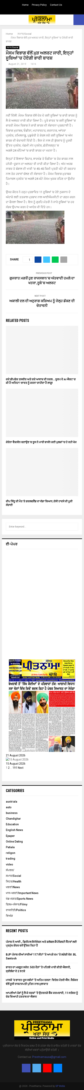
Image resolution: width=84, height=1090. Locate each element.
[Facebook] (26, 1068)
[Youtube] (47, 1068)
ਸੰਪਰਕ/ (10, 870)
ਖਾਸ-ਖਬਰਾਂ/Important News (22, 893)
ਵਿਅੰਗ (9, 915)
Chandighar (13, 818)
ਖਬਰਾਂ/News (13, 887)
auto (9, 807)
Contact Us (56, 5)
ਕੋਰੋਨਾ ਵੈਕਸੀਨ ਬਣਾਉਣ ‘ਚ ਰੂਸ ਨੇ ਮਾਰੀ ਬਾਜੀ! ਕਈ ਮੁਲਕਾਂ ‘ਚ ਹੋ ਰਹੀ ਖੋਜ (41, 442)
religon (10, 852)
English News (14, 830)
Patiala (10, 847)
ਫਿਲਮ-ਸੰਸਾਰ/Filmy (16, 904)
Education (12, 824)
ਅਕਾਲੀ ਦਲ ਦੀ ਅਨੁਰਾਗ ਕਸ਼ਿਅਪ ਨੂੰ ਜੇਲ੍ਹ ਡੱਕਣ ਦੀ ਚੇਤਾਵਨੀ (42, 303)
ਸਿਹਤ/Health (13, 881)
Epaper (10, 835)
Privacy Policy (39, 5)
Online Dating (14, 841)
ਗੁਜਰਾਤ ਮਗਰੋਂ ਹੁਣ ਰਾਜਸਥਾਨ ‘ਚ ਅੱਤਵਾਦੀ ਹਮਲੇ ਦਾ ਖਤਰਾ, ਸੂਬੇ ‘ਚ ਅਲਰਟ (42, 280)
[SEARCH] (74, 527)
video (9, 864)
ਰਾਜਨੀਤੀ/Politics (16, 910)
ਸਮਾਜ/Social (12, 47)
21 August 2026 (15, 755)
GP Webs (60, 1086)
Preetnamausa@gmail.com (49, 1056)
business (12, 813)
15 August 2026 (15, 763)
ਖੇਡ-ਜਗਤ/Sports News (19, 898)
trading (10, 858)
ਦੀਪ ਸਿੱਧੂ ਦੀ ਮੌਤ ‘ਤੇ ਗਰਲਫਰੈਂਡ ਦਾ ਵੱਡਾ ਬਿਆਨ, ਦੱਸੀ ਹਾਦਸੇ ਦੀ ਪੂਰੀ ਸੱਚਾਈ (39, 503)
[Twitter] (36, 1068)
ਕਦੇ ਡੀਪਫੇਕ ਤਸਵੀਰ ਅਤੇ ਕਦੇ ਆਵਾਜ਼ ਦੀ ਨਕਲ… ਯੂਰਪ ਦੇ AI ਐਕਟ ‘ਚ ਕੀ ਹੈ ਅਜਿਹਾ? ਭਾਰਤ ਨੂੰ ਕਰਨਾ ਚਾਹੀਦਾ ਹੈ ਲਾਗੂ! (41, 381)
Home (25, 5)
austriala (11, 801)
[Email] (58, 1068)
